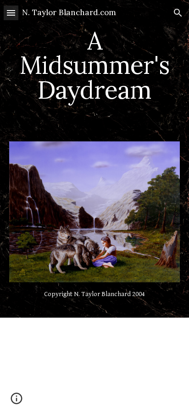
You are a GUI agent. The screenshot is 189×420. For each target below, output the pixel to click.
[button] (11, 12)
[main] (94, 65)
